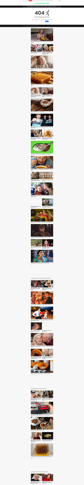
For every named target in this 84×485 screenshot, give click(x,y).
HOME (28, 6)
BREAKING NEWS (32, 6)
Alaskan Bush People (37, 6)
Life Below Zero (45, 6)
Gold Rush (42, 6)
